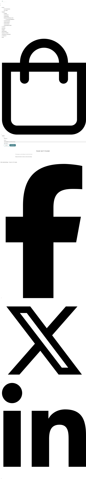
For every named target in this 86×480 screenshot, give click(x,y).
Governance (6, 14)
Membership (4, 31)
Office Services (7, 22)
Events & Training (5, 32)
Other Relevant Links (7, 25)
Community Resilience (10, 19)
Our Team (6, 10)
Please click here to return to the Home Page (23, 156)
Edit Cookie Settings (4, 162)
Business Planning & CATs (8, 17)
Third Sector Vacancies (6, 34)
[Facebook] (44, 297)
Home (3, 7)
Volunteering (6, 16)
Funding (5, 13)
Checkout (12, 145)
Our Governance (7, 8)
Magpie (3, 29)
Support (3, 11)
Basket (6, 145)
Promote (3, 28)
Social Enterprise (7, 20)
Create (15, 162)
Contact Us (4, 35)
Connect (3, 26)
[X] (44, 382)
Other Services (6, 23)
